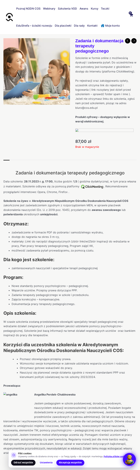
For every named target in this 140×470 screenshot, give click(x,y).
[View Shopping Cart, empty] (131, 17)
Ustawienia (46, 462)
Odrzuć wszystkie (23, 462)
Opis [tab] (6, 163)
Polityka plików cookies (115, 456)
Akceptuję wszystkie (70, 462)
